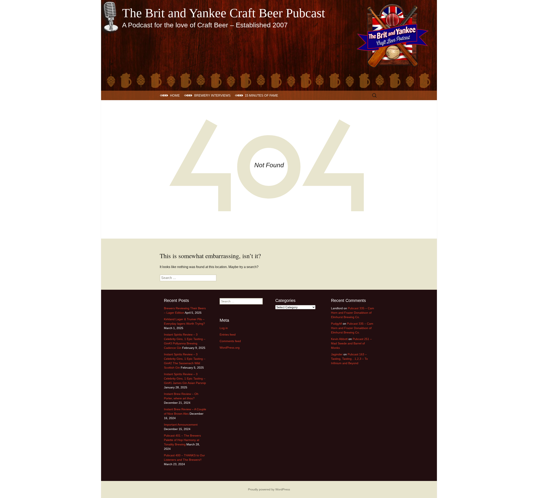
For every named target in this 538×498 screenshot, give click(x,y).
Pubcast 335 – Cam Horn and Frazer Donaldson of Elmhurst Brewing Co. (352, 313)
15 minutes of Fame (261, 95)
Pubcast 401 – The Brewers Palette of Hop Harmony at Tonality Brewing (182, 440)
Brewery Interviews (212, 95)
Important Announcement (181, 424)
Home (175, 95)
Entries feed (228, 334)
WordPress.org (230, 347)
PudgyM (336, 323)
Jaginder (337, 354)
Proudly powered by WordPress (269, 489)
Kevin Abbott (339, 339)
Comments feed (230, 341)
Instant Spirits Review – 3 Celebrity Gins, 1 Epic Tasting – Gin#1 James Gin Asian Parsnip (185, 378)
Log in (224, 328)
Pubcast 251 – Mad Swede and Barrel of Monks (351, 343)
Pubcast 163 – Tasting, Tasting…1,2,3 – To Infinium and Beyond (349, 359)
